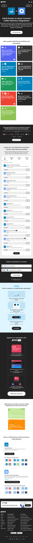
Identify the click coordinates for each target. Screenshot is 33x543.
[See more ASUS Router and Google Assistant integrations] (24, 460)
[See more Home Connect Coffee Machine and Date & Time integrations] (16, 488)
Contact (20, 536)
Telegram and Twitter (10, 528)
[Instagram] (14, 539)
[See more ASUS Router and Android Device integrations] (16, 464)
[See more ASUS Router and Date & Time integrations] (8, 464)
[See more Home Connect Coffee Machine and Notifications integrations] (24, 488)
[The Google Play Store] (19, 533)
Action (8, 166)
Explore (2, 514)
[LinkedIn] (12, 539)
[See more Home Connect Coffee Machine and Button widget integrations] (8, 488)
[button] (31, 2)
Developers (7, 536)
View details (6, 169)
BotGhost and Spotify (10, 522)
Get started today (16, 32)
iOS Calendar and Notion (11, 517)
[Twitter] (19, 539)
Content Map (3, 523)
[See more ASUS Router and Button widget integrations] (8, 460)
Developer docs (3, 528)
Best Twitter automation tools (24, 517)
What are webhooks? (23, 523)
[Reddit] (24, 539)
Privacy (23, 536)
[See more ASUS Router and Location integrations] (16, 460)
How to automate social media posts (26, 528)
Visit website (6, 479)
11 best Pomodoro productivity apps (26, 525)
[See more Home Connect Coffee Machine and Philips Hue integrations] (24, 492)
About (26, 536)
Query (8, 239)
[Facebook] (10, 539)
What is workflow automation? (25, 520)
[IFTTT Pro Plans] (16, 230)
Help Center (2, 522)
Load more (16, 253)
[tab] (5, 158)
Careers (11, 536)
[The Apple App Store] (13, 533)
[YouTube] (17, 539)
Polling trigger (10, 181)
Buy (5, 451)
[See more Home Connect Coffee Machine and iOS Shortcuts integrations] (16, 492)
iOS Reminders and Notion (11, 525)
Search (2, 525)
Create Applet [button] (16, 275)
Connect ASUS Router (9, 453)
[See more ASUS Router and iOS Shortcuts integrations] (24, 464)
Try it (27, 169)
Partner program (15, 536)
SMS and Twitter (9, 523)
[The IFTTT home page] (3, 2)
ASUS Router (8, 18)
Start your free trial (16, 393)
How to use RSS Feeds (23, 522)
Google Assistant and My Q (11, 520)
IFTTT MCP (2, 520)
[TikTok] (21, 539)
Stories (2, 517)
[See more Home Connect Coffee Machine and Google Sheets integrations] (8, 492)
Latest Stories (23, 514)
